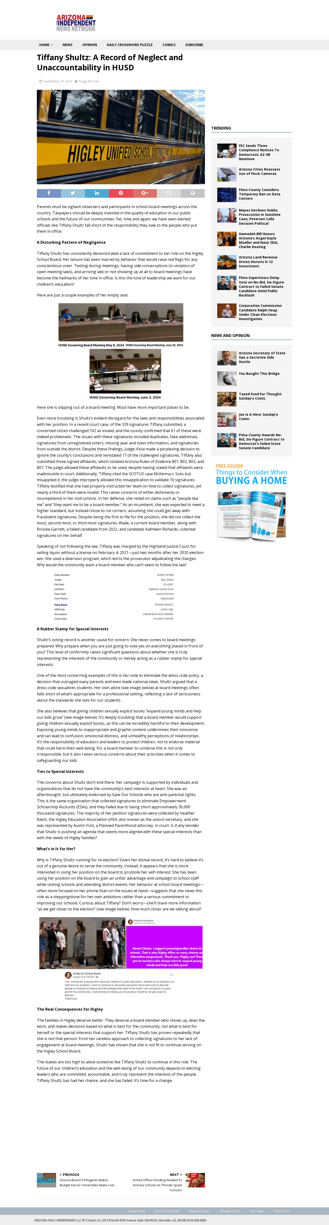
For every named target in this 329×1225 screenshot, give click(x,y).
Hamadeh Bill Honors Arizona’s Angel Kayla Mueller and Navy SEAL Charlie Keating (258, 240)
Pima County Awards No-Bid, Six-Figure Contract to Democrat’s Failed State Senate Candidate (261, 441)
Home (44, 44)
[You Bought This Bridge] (227, 378)
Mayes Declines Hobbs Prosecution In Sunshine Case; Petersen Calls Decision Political (260, 217)
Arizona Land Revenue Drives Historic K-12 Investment (258, 261)
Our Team (256, 1211)
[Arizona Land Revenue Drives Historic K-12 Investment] (227, 262)
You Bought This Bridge (259, 373)
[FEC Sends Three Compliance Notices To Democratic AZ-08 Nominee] (227, 151)
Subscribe (194, 44)
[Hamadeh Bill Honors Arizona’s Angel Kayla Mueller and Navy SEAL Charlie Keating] (227, 239)
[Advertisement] (121, 1133)
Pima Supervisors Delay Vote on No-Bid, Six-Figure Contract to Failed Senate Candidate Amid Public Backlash (261, 286)
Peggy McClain (88, 81)
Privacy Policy (199, 1211)
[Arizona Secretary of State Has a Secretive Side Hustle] (227, 358)
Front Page (137, 1211)
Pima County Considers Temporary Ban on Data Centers (259, 194)
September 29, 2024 (57, 81)
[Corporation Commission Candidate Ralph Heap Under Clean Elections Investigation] (227, 310)
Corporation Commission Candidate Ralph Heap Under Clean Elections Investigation (260, 312)
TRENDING (221, 128)
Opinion (89, 44)
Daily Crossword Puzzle (130, 44)
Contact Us (281, 1211)
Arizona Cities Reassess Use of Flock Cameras (259, 171)
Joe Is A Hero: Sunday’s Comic (258, 416)
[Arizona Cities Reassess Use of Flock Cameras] (227, 174)
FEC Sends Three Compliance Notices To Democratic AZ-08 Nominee (259, 152)
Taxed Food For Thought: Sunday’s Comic (260, 396)
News (67, 44)
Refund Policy (230, 1211)
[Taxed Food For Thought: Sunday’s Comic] (227, 399)
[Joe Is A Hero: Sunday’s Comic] (227, 419)
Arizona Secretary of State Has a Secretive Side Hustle (262, 357)
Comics (169, 44)
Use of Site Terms (167, 1211)
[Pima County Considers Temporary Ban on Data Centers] (227, 195)
